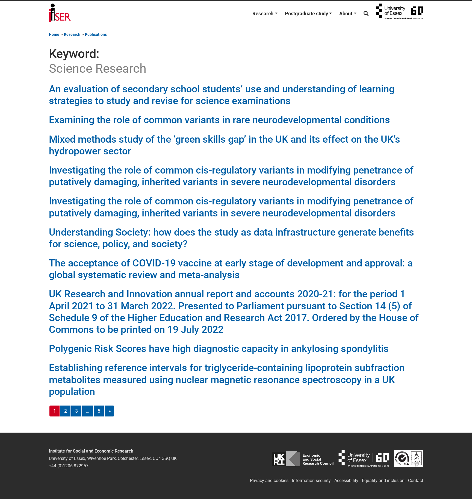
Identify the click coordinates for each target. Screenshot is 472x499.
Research (262, 13)
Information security (311, 480)
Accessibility (346, 480)
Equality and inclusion (383, 480)
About (345, 13)
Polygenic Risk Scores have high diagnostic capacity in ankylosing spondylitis (219, 348)
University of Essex (399, 13)
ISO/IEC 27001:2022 (408, 458)
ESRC (303, 458)
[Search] (366, 13)
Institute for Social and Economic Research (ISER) (60, 13)
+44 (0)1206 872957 (68, 465)
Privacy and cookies (269, 480)
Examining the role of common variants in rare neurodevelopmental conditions (219, 120)
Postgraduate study (306, 13)
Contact (415, 480)
